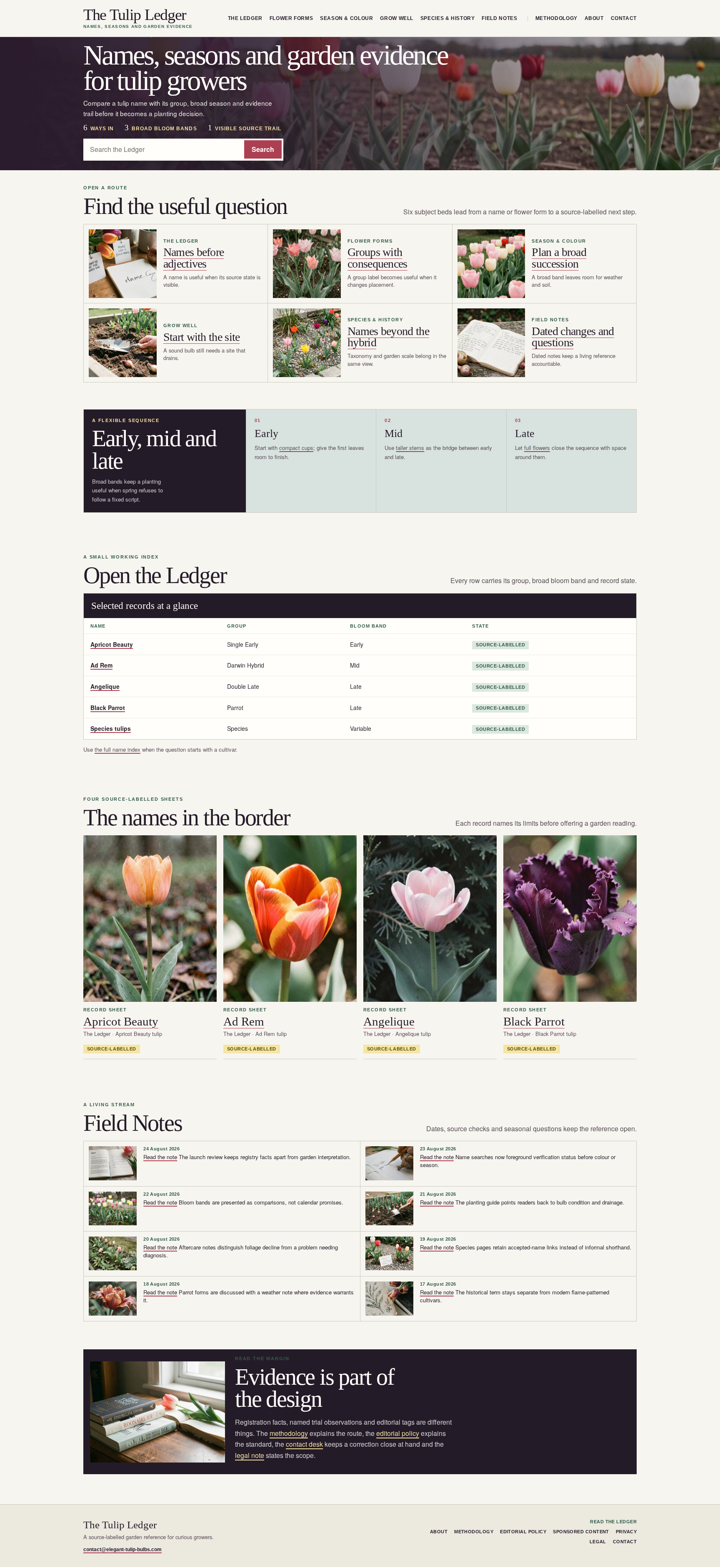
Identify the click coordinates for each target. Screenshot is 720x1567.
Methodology (556, 18)
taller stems (410, 448)
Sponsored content (581, 1531)
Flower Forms (291, 18)
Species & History (447, 18)
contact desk (304, 1444)
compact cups (296, 448)
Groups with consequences (378, 258)
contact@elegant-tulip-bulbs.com (122, 1549)
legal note (249, 1455)
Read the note (160, 1157)
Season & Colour (346, 18)
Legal (598, 1541)
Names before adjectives (193, 258)
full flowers (537, 448)
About (594, 18)
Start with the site (201, 336)
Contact (624, 18)
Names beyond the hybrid (388, 337)
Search (263, 149)
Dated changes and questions (573, 337)
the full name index (117, 749)
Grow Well (396, 18)
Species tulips (110, 728)
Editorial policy (523, 1531)
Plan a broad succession (559, 258)
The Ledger (245, 18)
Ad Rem (101, 665)
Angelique (105, 686)
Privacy (626, 1531)
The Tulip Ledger (137, 18)
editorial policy (397, 1433)
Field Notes (499, 18)
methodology (289, 1433)
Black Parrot (107, 707)
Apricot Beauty (111, 644)
